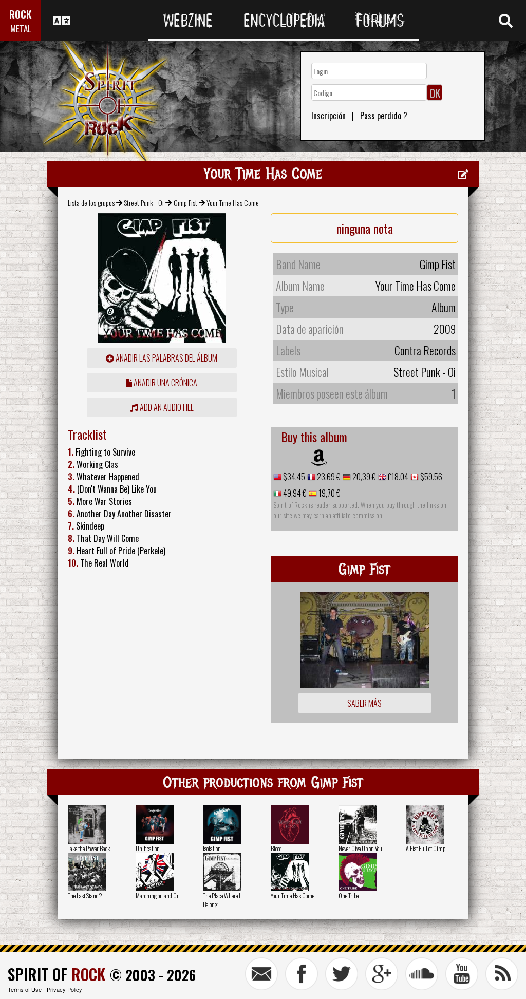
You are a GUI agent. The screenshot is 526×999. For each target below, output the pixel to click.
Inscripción (328, 115)
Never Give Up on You (360, 848)
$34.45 (293, 476)
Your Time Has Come (292, 895)
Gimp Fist (185, 202)
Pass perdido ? (383, 115)
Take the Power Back (89, 848)
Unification (148, 848)
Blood (276, 848)
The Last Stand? (85, 895)
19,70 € (329, 493)
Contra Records (425, 350)
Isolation (212, 848)
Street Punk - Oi (144, 202)
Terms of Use (25, 989)
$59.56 (430, 476)
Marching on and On (158, 895)
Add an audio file (166, 407)
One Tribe (349, 895)
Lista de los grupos (91, 202)
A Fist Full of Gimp (425, 848)
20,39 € (363, 476)
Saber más (364, 703)
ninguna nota (364, 228)
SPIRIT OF (56, 974)
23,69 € (328, 476)
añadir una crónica (164, 382)
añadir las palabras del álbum (165, 358)
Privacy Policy (64, 989)
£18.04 (397, 476)
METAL (20, 28)
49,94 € (294, 493)
